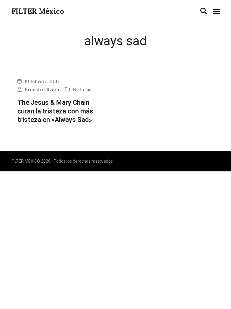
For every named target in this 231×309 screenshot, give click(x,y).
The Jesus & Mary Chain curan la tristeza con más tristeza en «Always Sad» (55, 110)
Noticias (82, 89)
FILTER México (37, 11)
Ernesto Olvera (42, 89)
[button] (203, 11)
